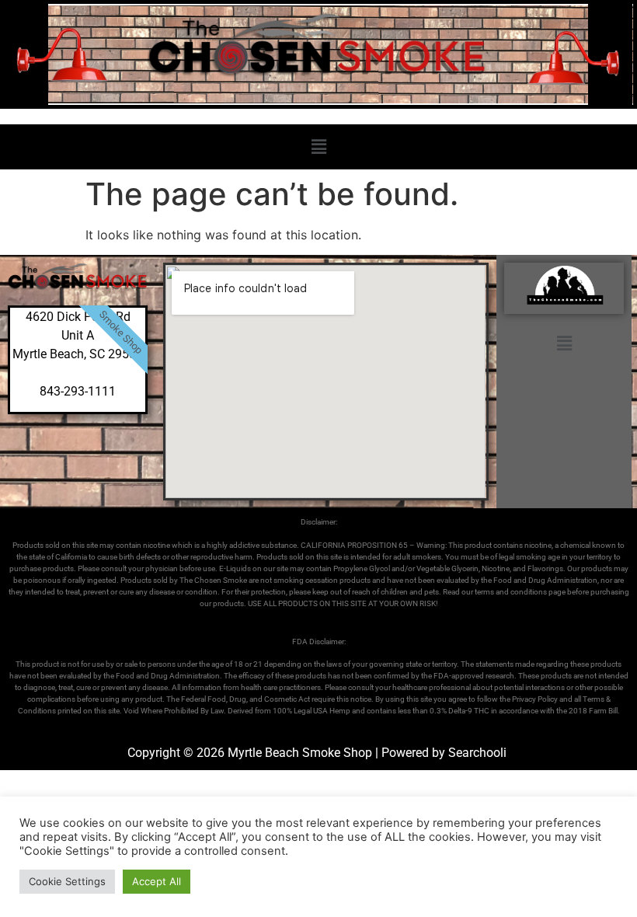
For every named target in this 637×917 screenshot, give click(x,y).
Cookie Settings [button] (67, 881)
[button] (318, 146)
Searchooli (477, 752)
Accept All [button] (156, 881)
